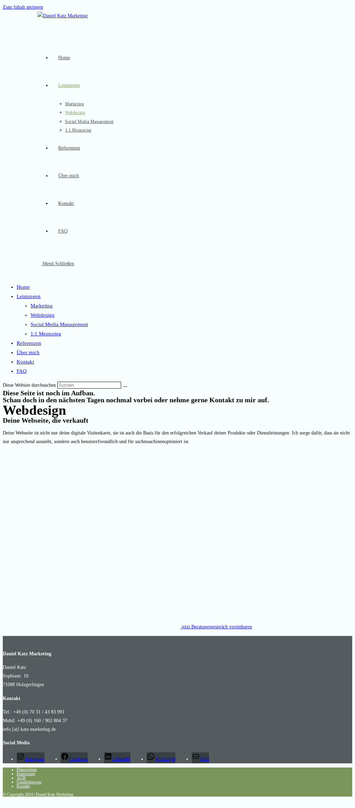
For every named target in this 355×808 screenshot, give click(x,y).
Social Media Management (59, 324)
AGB (21, 777)
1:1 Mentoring (46, 333)
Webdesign (42, 315)
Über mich (28, 352)
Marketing (42, 305)
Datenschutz (27, 769)
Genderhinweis (29, 782)
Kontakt (25, 362)
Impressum (26, 773)
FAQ (22, 371)
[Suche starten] (125, 386)
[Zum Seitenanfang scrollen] (5, 800)
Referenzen (29, 343)
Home (23, 287)
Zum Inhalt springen (23, 7)
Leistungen (29, 296)
